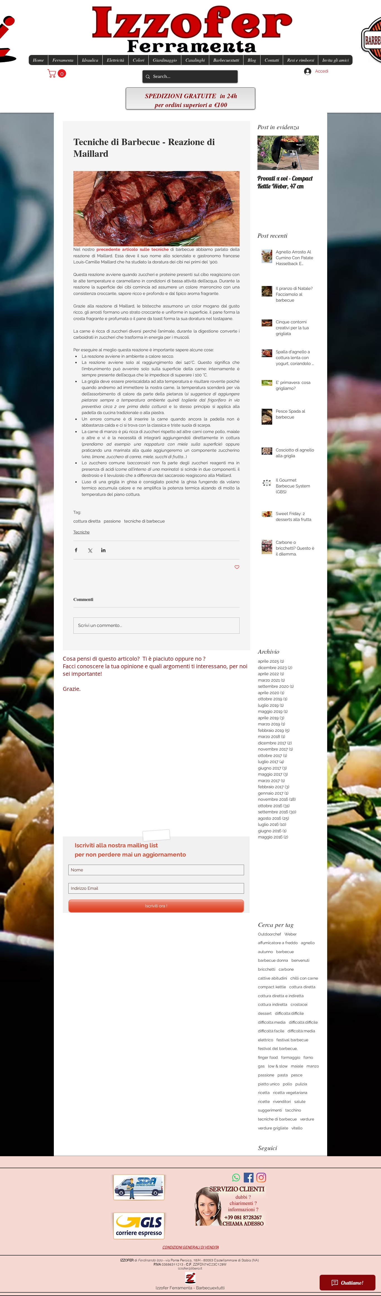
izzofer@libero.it (190, 1268)
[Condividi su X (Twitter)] (89, 550)
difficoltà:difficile (303, 1022)
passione (112, 521)
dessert (265, 1013)
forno (308, 1057)
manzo (313, 1066)
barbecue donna (273, 960)
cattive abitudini (272, 978)
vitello (296, 1128)
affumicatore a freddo (278, 943)
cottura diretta (86, 521)
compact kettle (272, 987)
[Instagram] (261, 1177)
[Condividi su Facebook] (76, 550)
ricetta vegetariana (290, 1092)
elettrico (265, 1040)
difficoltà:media (301, 1031)
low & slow (278, 1066)
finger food (268, 1057)
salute (299, 1101)
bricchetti (266, 969)
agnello (308, 943)
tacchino (293, 1110)
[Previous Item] (266, 153)
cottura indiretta (272, 1004)
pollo (287, 1084)
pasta (283, 1075)
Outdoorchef (269, 934)
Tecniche (81, 532)
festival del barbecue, (278, 1048)
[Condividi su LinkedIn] (103, 550)
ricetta (264, 1092)
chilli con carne (304, 978)
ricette (264, 1101)
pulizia (301, 1084)
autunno (265, 951)
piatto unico (268, 1084)
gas (261, 1066)
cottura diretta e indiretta (281, 996)
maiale (297, 1066)
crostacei (299, 1004)
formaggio (290, 1057)
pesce (296, 1075)
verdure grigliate (273, 1128)
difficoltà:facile (271, 1031)
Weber (290, 934)
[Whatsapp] (236, 1177)
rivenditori (282, 1101)
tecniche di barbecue (144, 521)
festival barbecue (292, 1040)
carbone (286, 969)
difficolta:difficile (289, 1013)
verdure (307, 1119)
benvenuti (300, 960)
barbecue (285, 951)
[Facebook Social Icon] (249, 1177)
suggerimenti (270, 1110)
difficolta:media (272, 1022)
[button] (57, 73)
